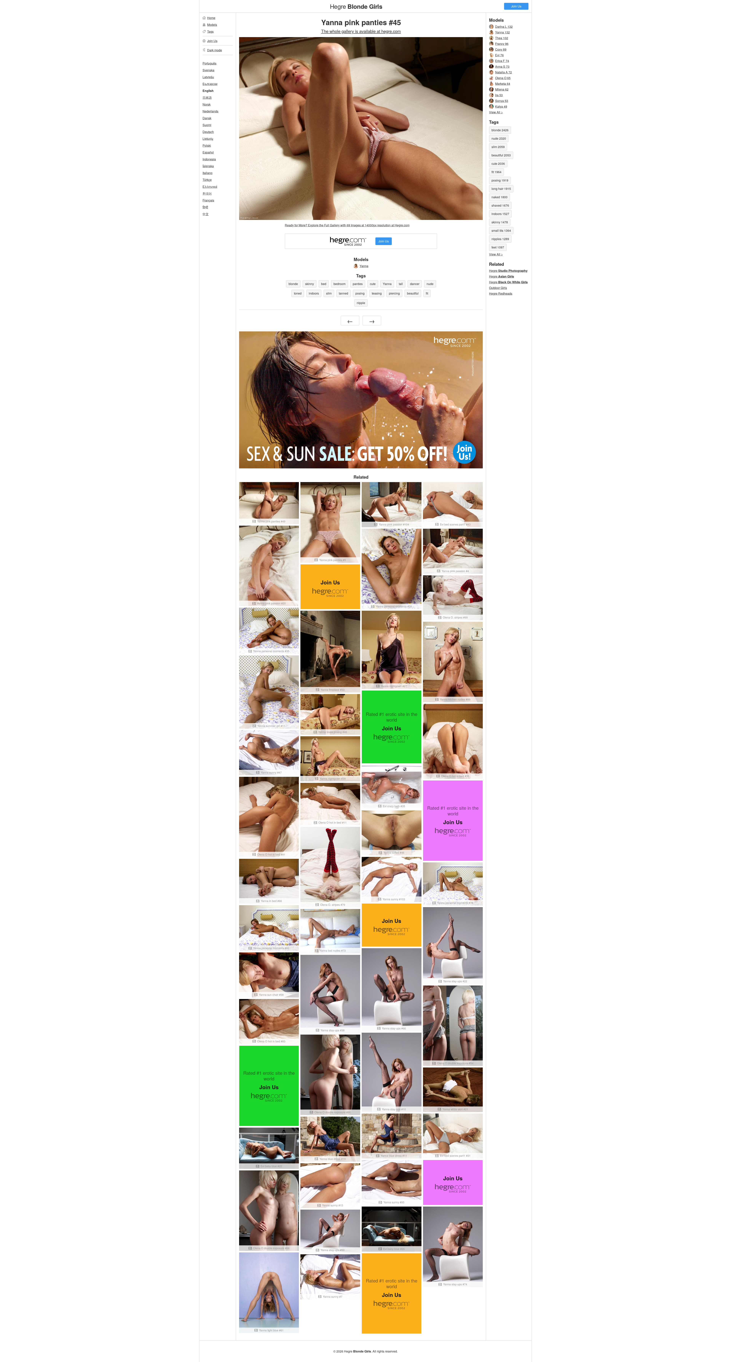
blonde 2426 (500, 130)
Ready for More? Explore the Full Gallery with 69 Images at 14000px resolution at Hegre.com (347, 225)
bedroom (340, 284)
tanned (343, 293)
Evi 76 (499, 55)
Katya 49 (501, 106)
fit (427, 293)
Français (208, 200)
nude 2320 (499, 138)
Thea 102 (501, 38)
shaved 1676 (500, 205)
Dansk (207, 118)
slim (329, 293)
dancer (414, 284)
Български (210, 84)
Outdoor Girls (498, 288)
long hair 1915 (501, 188)
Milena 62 (501, 89)
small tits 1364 (501, 230)
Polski (207, 145)
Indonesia (209, 159)
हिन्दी (205, 207)
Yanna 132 (502, 32)
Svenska (208, 70)
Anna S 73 (502, 66)
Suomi (207, 125)
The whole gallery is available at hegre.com (361, 31)
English (208, 90)
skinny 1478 (500, 222)
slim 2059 (498, 147)
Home (211, 18)
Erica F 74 (502, 61)
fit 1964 (496, 172)
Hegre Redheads (500, 293)
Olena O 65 (503, 78)
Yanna (364, 266)
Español (208, 152)
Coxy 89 (500, 49)
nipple (361, 303)
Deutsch (208, 132)
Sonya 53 (501, 101)
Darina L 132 (504, 26)
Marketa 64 (502, 83)
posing (360, 293)
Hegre (356, 6)
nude (430, 284)
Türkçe (207, 180)
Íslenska (208, 166)
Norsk (207, 104)
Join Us (516, 6)
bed (323, 284)
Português (209, 63)
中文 (206, 214)
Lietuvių (208, 138)
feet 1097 (498, 247)
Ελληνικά (210, 186)
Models (212, 24)
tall (401, 284)
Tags (210, 31)
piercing (394, 293)
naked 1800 (500, 197)
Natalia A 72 (503, 72)
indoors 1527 (500, 214)
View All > (496, 112)
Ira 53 (499, 95)
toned (298, 293)
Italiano (207, 173)
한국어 (207, 193)
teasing (377, 293)
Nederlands (210, 111)
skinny (309, 284)
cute (373, 284)
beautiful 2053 (501, 155)
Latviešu (208, 77)
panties (358, 284)
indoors (314, 293)
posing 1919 (500, 180)
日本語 (207, 97)
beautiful (413, 293)
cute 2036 (498, 163)
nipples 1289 (500, 239)
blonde (293, 284)
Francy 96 (501, 43)
